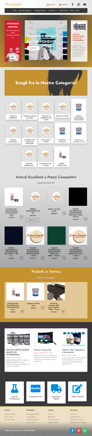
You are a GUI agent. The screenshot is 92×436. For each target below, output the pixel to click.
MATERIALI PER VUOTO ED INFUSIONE (29, 134)
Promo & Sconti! (53, 420)
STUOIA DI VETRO (62, 108)
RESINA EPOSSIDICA (13, 133)
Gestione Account (10, 414)
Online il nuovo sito (42, 349)
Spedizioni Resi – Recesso (78, 422)
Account (52, 4)
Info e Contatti (30, 422)
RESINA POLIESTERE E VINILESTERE (79, 110)
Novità (50, 414)
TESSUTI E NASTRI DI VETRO (29, 109)
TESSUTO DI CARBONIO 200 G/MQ (46, 110)
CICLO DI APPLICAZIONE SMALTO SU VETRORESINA (78, 37)
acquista (33, 48)
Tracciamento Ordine (32, 414)
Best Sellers (51, 417)
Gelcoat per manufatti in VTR (79, 133)
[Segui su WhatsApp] (84, 430)
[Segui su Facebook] (72, 4)
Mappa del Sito (53, 422)
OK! (12, 57)
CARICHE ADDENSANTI (29, 156)
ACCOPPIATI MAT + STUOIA (45, 156)
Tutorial (82, 43)
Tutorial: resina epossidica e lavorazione (73, 351)
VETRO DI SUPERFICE (13, 109)
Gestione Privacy (75, 417)
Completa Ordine (10, 420)
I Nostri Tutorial (63, 11)
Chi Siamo (52, 11)
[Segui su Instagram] (78, 4)
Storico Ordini (9, 417)
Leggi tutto (33, 220)
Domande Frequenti (32, 420)
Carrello (64, 4)
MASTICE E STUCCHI (62, 133)
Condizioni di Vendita (76, 420)
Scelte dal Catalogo (25, 11)
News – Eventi (74, 11)
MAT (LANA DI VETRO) (46, 133)
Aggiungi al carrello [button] (21, 217)
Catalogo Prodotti (39, 11)
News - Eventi (48, 353)
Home (15, 11)
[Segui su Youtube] (84, 4)
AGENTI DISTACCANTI (62, 156)
